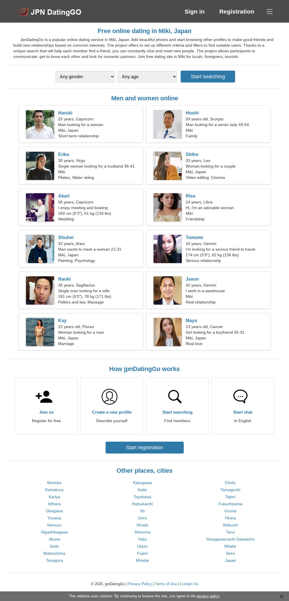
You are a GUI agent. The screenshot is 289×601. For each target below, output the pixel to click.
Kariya (54, 496)
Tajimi (230, 496)
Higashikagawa (54, 532)
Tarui (230, 532)
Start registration (144, 447)
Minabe (142, 560)
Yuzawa (54, 518)
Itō (142, 511)
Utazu (142, 546)
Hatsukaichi (142, 504)
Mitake (230, 546)
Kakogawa (142, 482)
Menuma (142, 532)
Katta (142, 489)
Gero (142, 518)
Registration (236, 11)
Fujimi (142, 553)
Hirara (230, 518)
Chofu (230, 482)
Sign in (195, 11)
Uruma (230, 511)
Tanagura (54, 560)
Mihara (54, 504)
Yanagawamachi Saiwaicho (230, 539)
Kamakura (54, 489)
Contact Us (189, 584)
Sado (54, 546)
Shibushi (230, 525)
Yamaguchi (230, 489)
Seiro (230, 553)
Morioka (54, 482)
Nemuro (54, 525)
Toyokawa (142, 496)
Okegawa (54, 511)
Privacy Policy (140, 584)
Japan (230, 560)
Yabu (142, 539)
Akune (54, 539)
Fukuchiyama (230, 504)
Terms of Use (166, 584)
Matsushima (54, 553)
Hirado (142, 525)
